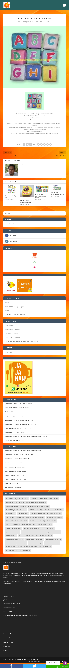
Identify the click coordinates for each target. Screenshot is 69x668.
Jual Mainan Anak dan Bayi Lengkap (34, 532)
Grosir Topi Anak (47, 528)
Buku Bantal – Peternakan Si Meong (57, 193)
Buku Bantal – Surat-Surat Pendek (15, 403)
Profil (6, 412)
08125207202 (9, 307)
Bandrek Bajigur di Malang (36, 502)
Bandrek (34, 499)
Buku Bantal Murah (37, 521)
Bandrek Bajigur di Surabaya (16, 510)
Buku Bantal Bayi (54, 513)
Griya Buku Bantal (44, 524)
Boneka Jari (10, 513)
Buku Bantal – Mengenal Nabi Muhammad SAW (19, 424)
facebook (11, 666)
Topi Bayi (47, 546)
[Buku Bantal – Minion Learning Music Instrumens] (27, 191)
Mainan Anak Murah (53, 539)
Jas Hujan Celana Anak (11, 483)
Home (31, 661)
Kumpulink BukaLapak (11, 224)
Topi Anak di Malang (14, 546)
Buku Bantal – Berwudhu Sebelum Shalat (41, 196)
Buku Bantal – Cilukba (11, 432)
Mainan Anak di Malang (14, 539)
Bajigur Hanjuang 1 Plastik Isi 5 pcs (15, 479)
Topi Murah (25, 550)
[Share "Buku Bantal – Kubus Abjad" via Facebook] (24, 144)
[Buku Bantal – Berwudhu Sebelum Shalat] (42, 188)
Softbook (10, 543)
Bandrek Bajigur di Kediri (15, 502)
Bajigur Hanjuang (21, 499)
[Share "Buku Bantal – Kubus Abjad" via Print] (30, 144)
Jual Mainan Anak (12, 532)
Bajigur (9, 499)
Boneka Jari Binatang (11, 440)
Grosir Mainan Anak (31, 528)
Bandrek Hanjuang (36, 510)
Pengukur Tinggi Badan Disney (14, 416)
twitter (34, 666)
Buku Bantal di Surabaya (35, 517)
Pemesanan (37, 661)
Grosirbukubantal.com (19, 659)
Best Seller (44, 661)
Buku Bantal (39, 22)
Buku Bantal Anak (38, 513)
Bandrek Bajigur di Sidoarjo (16, 506)
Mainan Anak (11, 535)
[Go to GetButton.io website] (65, 666)
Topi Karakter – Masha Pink (13, 487)
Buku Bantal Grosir (54, 517)
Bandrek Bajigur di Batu (49, 499)
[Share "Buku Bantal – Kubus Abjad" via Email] (27, 144)
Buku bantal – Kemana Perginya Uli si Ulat (17, 420)
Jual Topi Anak (54, 532)
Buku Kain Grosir (13, 524)
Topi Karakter (12, 550)
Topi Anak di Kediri (52, 543)
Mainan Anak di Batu (26, 535)
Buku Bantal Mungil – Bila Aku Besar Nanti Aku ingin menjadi (23, 436)
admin (24, 22)
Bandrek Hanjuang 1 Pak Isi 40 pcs (15, 428)
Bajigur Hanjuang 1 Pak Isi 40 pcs (14, 475)
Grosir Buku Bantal (13, 528)
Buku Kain (51, 521)
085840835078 (9, 314)
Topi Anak (21, 543)
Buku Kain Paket (28, 524)
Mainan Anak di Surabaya (34, 539)
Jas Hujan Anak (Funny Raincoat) (14, 407)
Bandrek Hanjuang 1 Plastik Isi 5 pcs (15, 471)
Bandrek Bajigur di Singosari (38, 506)
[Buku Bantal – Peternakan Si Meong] (57, 187)
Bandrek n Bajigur (8, 642)
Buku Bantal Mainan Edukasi (16, 521)
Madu (5, 650)
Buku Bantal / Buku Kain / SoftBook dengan (28, 114)
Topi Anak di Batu (35, 543)
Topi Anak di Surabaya (32, 546)
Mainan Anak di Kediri (44, 535)
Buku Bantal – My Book (10, 196)
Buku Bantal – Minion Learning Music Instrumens (25, 200)
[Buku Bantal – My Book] (12, 189)
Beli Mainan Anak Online (54, 510)
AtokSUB (35, 659)
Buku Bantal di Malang (15, 517)
